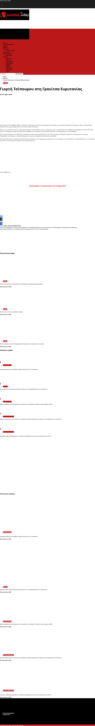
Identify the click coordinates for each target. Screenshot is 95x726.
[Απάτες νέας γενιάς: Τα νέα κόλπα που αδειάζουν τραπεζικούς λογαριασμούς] (22, 278)
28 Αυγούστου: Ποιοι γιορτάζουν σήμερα (11, 312)
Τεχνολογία (9, 68)
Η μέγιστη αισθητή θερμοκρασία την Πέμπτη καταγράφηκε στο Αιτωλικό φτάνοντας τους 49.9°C (25, 436)
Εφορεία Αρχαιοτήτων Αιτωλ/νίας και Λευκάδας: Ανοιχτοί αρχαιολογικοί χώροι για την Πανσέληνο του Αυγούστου (31, 419)
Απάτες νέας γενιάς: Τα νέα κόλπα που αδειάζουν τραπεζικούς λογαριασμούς (21, 284)
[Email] (47, 221)
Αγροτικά (9, 58)
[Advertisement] (44, 240)
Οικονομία (6, 52)
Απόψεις (8, 60)
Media (8, 66)
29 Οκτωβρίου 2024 (6, 94)
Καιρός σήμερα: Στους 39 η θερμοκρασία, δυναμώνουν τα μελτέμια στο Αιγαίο (22, 344)
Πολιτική (6, 49)
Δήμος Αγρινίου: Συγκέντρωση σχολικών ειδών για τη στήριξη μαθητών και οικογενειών (23, 389)
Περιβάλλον (9, 63)
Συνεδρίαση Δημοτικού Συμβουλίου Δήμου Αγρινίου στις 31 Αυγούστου (19, 369)
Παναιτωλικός (7, 54)
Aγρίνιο (5, 386)
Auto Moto (9, 69)
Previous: (38, 227)
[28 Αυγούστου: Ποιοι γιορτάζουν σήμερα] (22, 306)
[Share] (47, 224)
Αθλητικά (9, 55)
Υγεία (7, 71)
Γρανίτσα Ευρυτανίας (14, 226)
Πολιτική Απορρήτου (8, 713)
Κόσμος (5, 47)
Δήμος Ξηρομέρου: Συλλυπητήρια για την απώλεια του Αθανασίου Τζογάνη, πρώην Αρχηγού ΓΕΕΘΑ (26, 404)
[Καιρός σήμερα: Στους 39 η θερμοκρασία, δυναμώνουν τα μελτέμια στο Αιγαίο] (22, 338)
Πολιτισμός (9, 61)
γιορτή (5, 226)
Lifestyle (8, 65)
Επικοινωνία (6, 714)
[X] (47, 219)
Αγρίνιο (5, 43)
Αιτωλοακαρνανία (8, 44)
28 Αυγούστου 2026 (5, 287)
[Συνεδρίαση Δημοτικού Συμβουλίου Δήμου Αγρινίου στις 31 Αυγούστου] (5, 360)
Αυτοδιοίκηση (10, 50)
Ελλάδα (5, 46)
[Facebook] (47, 217)
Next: (24, 229)
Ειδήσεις (5, 57)
